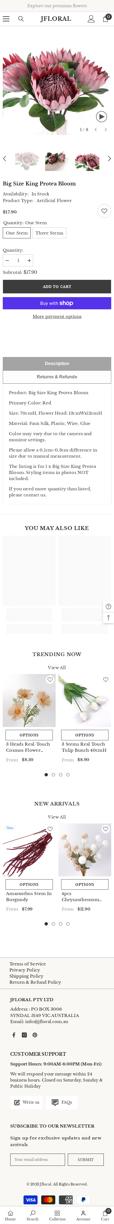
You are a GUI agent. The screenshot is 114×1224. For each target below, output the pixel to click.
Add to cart (57, 286)
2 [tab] (53, 774)
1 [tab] (46, 774)
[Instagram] (24, 1035)
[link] (29, 614)
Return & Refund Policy (35, 982)
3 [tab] (60, 774)
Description (57, 363)
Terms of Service (27, 964)
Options (29, 735)
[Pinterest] (34, 1035)
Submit (86, 1159)
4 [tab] (67, 774)
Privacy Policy (24, 970)
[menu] (6, 19)
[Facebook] (13, 1035)
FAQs (66, 1102)
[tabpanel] (29, 720)
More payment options (57, 316)
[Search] (21, 19)
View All (57, 667)
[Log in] (91, 18)
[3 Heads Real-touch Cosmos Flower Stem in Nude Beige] (29, 700)
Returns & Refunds (57, 376)
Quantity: (13, 250)
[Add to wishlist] (104, 211)
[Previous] (95, 129)
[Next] (106, 129)
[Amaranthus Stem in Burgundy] (29, 849)
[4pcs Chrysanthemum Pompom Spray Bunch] (84, 849)
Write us (30, 1102)
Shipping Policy (26, 976)
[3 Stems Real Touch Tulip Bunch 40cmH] (84, 700)
